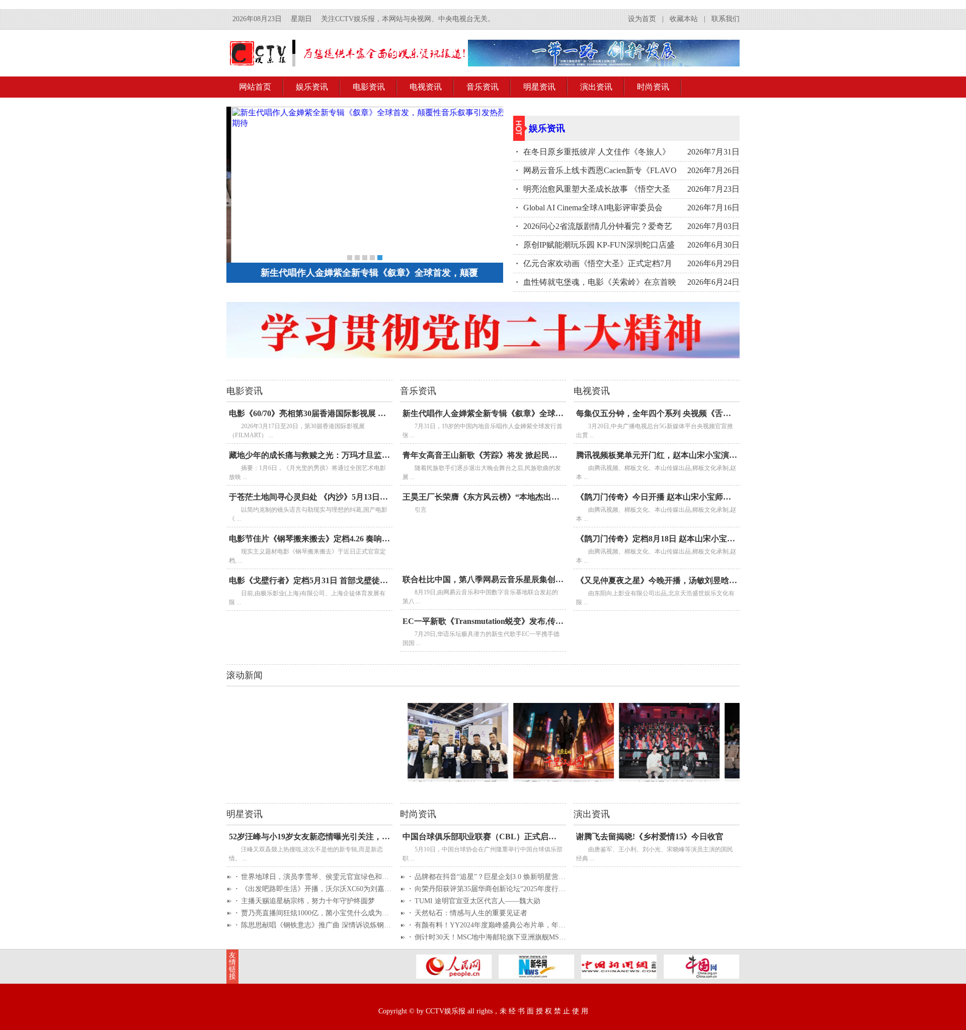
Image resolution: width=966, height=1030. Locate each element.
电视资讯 (426, 87)
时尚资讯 (653, 87)
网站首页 (255, 87)
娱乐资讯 (312, 87)
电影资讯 (369, 87)
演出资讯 (596, 87)
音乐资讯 (482, 87)
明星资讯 (539, 87)
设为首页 (642, 19)
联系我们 (725, 19)
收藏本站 (684, 19)
